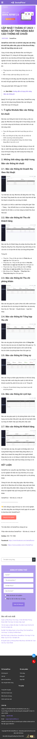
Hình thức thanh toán (6, 693)
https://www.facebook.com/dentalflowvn (21, 540)
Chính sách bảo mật (6, 699)
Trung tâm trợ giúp (6, 689)
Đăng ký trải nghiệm (8, 517)
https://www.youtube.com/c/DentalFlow (20, 545)
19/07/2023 (5, 38)
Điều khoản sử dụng (6, 696)
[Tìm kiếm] (34, 560)
